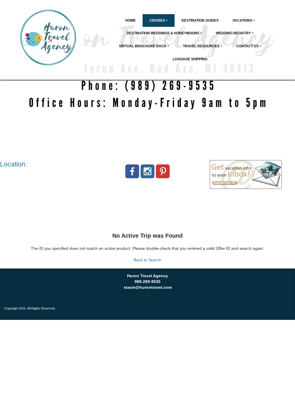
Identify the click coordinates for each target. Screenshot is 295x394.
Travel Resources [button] (201, 46)
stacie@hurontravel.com (148, 287)
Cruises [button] (157, 20)
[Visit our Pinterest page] (163, 171)
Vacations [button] (242, 20)
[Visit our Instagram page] (147, 171)
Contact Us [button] (247, 46)
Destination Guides (200, 20)
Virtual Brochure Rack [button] (143, 46)
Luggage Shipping (190, 59)
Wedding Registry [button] (233, 33)
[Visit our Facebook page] (132, 171)
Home (130, 20)
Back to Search (147, 260)
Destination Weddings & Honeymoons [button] (163, 33)
